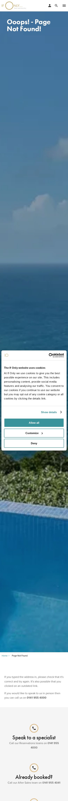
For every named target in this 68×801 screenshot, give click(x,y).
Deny (34, 443)
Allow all (34, 422)
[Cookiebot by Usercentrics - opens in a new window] (49, 355)
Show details (49, 412)
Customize (32, 433)
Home (4, 655)
